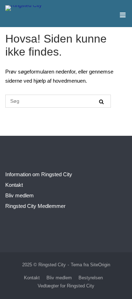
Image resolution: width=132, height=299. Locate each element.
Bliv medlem (19, 195)
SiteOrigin (100, 264)
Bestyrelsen (90, 277)
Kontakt (14, 185)
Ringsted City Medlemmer (35, 206)
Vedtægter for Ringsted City (66, 285)
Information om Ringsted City (38, 174)
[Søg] (101, 101)
